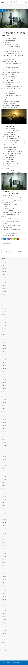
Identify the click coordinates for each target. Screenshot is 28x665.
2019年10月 (3, 377)
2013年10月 (3, 573)
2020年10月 (3, 342)
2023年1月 (3, 282)
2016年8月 (3, 479)
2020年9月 (3, 345)
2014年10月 (3, 542)
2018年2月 (3, 428)
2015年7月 (3, 516)
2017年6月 (3, 451)
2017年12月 (3, 434)
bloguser (8, 243)
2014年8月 (3, 548)
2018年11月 (3, 408)
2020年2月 (3, 365)
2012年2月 (3, 630)
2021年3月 (3, 328)
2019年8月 (3, 382)
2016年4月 (3, 491)
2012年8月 (3, 613)
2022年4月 (3, 291)
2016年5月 (3, 488)
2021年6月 (3, 319)
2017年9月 (3, 442)
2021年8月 (3, 314)
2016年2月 (3, 496)
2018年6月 (3, 419)
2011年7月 (3, 647)
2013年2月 (3, 596)
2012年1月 (3, 633)
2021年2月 (3, 331)
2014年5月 (3, 556)
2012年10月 (3, 608)
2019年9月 (3, 379)
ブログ (2, 10)
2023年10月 (3, 260)
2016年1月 (3, 499)
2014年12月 (3, 536)
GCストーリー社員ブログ (9, 2)
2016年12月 (3, 468)
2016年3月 (3, 493)
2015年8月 (3, 513)
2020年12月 (3, 337)
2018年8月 (3, 414)
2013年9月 (3, 576)
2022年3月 (3, 294)
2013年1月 (3, 599)
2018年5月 (3, 422)
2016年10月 (3, 474)
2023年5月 (3, 271)
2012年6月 (3, 619)
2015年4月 (3, 525)
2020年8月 (3, 348)
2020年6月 (3, 354)
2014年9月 (3, 545)
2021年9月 (3, 311)
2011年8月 (3, 645)
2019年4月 (3, 394)
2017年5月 (3, 454)
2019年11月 (3, 374)
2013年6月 (3, 585)
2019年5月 (3, 391)
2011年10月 (3, 639)
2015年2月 (3, 531)
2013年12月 (3, 568)
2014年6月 (3, 553)
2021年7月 (3, 317)
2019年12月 (3, 371)
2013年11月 (3, 570)
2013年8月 (3, 579)
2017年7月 (3, 448)
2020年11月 (3, 339)
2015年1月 (3, 533)
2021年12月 (3, 302)
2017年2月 (3, 462)
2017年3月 (3, 459)
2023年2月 (3, 280)
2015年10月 (3, 508)
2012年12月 (3, 602)
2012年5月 (3, 622)
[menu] (26, 2)
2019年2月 (3, 399)
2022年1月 (3, 300)
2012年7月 (3, 616)
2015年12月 (3, 502)
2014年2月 (3, 562)
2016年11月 (3, 471)
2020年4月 (3, 359)
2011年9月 (3, 642)
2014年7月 (3, 551)
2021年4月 (3, 325)
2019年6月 (3, 388)
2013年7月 (3, 582)
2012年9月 (3, 610)
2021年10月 (3, 308)
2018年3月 (3, 425)
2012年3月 (3, 628)
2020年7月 (3, 351)
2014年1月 (3, 565)
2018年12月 (3, 405)
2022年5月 (3, 288)
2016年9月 (3, 476)
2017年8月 (3, 445)
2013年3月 (3, 593)
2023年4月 (3, 274)
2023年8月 (3, 265)
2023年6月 (3, 268)
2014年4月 (3, 559)
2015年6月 (3, 519)
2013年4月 (3, 590)
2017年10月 (3, 439)
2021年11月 (3, 305)
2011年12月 (3, 636)
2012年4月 (3, 625)
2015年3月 (3, 528)
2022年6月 (3, 285)
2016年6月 (3, 485)
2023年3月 (3, 277)
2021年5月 (3, 322)
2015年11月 (3, 505)
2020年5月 (3, 357)
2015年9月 (3, 511)
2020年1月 (3, 368)
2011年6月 (3, 650)
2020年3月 (3, 362)
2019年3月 (3, 396)
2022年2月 (3, 297)
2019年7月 (3, 385)
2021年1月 (3, 334)
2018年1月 (3, 431)
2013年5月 (3, 588)
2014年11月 (3, 539)
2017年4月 (3, 456)
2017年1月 (3, 465)
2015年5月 (3, 522)
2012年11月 (3, 605)
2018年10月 (3, 411)
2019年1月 (3, 402)
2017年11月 (3, 436)
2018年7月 (3, 416)
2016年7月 (3, 482)
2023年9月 (3, 262)
